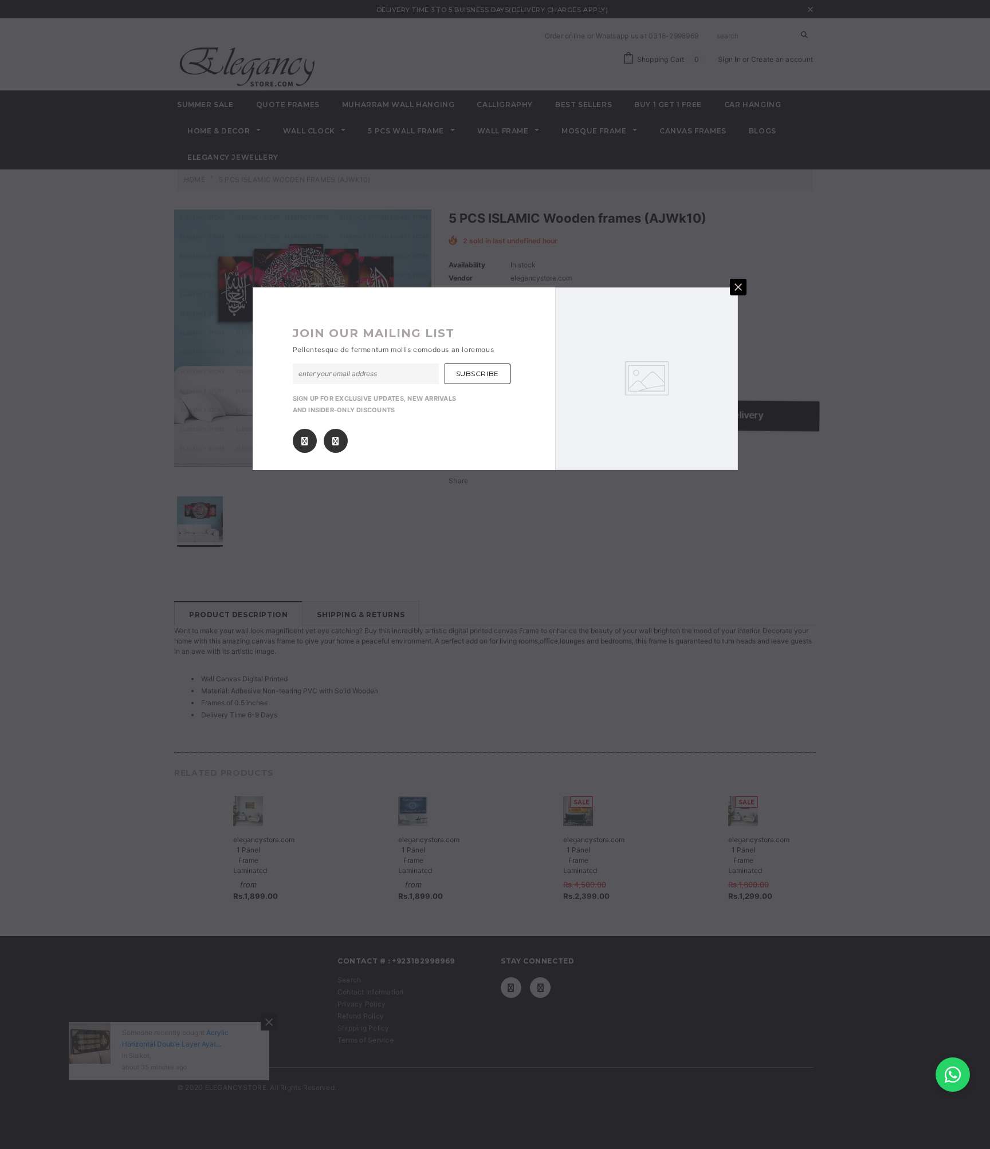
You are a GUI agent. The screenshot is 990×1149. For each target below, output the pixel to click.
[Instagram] (335, 441)
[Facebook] (304, 441)
